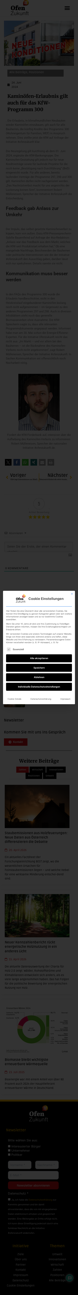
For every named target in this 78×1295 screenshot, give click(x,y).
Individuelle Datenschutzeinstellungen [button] (39, 686)
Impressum (65, 699)
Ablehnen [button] (39, 677)
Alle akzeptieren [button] (39, 658)
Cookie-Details (14, 699)
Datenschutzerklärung (40, 699)
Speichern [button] (39, 667)
